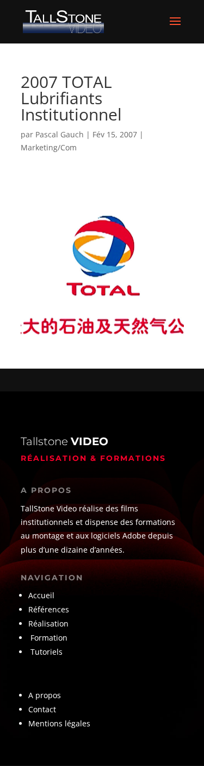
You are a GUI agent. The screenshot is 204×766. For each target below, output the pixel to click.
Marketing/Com (49, 147)
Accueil (41, 595)
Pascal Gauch (59, 134)
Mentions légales (59, 723)
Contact (42, 709)
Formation (48, 637)
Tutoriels (46, 652)
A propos (44, 695)
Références (49, 609)
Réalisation (48, 623)
